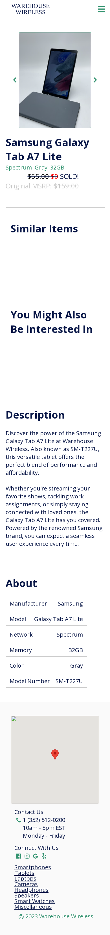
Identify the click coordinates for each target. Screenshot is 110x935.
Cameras (26, 884)
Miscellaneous (33, 907)
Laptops (25, 878)
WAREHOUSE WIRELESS (31, 9)
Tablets (24, 873)
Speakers (26, 895)
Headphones (31, 890)
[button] (55, 754)
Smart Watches (34, 901)
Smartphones (32, 867)
